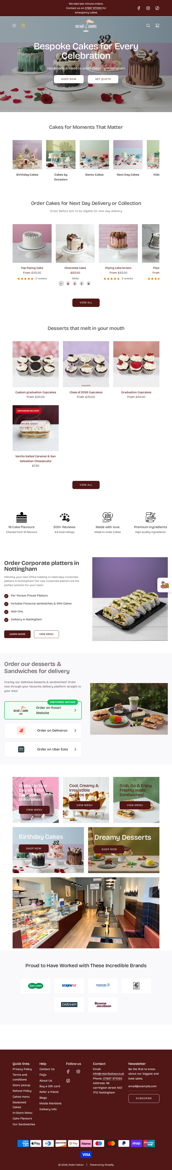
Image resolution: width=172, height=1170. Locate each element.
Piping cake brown (118, 268)
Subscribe (144, 1098)
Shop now (68, 79)
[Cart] (157, 25)
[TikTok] (157, 8)
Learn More (17, 634)
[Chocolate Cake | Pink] (75, 283)
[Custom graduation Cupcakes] (36, 364)
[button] (17, 162)
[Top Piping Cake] (32, 243)
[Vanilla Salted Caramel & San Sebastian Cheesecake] (36, 428)
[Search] (148, 25)
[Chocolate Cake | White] (61, 283)
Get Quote (103, 79)
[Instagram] (148, 8)
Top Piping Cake (32, 268)
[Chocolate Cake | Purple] (68, 283)
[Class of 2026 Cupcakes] (86, 364)
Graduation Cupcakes (136, 392)
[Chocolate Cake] (75, 243)
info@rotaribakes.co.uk (108, 1073)
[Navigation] (14, 25)
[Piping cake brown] (118, 243)
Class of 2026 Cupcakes (86, 392)
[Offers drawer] (23, 25)
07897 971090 (93, 8)
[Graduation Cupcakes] (136, 364)
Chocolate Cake (75, 268)
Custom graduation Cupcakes (35, 392)
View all (86, 302)
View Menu (46, 634)
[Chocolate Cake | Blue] (89, 283)
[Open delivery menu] (164, 585)
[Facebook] (138, 8)
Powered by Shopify (102, 1164)
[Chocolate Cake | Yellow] (82, 283)
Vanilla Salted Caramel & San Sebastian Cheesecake (35, 459)
